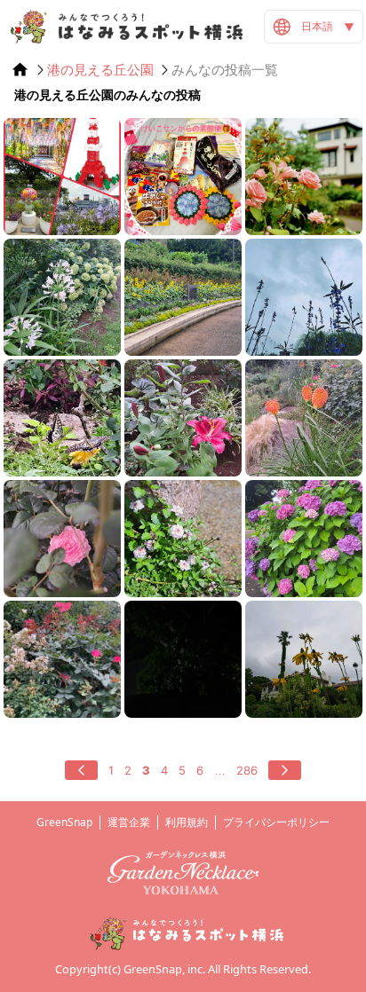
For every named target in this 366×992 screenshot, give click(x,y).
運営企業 (128, 822)
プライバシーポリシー (276, 822)
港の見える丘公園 (100, 69)
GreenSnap (64, 822)
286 (247, 770)
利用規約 (186, 822)
